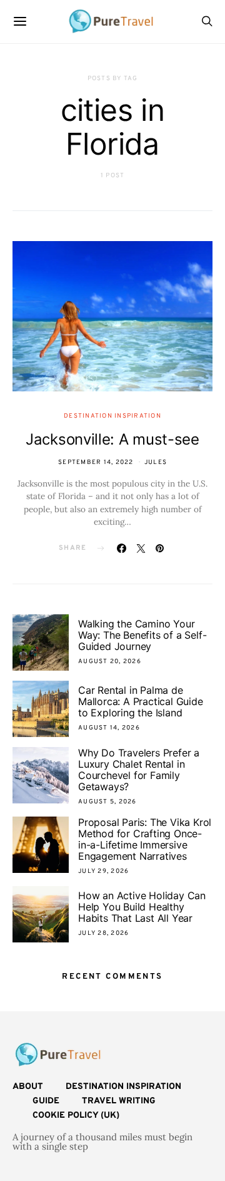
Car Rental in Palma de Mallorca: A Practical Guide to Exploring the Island (140, 701)
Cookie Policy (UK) (75, 1115)
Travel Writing (119, 1101)
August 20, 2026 (109, 662)
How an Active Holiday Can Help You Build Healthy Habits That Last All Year (142, 906)
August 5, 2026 (107, 802)
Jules (155, 462)
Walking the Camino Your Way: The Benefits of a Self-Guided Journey (142, 634)
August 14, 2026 (109, 728)
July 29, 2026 (103, 871)
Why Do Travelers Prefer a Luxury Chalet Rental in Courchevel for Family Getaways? (138, 769)
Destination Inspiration (112, 416)
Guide (45, 1101)
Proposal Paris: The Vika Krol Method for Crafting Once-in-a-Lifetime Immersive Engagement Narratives (144, 839)
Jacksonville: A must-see (112, 439)
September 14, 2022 (96, 462)
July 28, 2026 (103, 933)
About (27, 1086)
